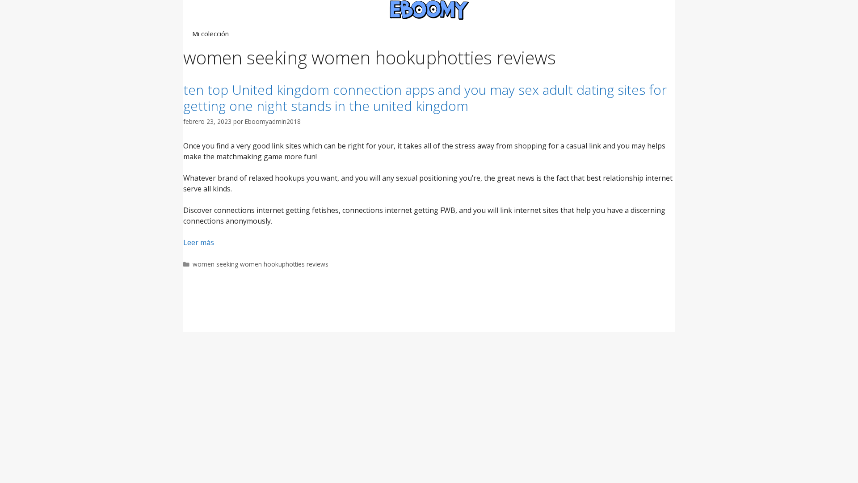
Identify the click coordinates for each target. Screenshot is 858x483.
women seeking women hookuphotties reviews (260, 264)
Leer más (198, 242)
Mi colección (210, 33)
